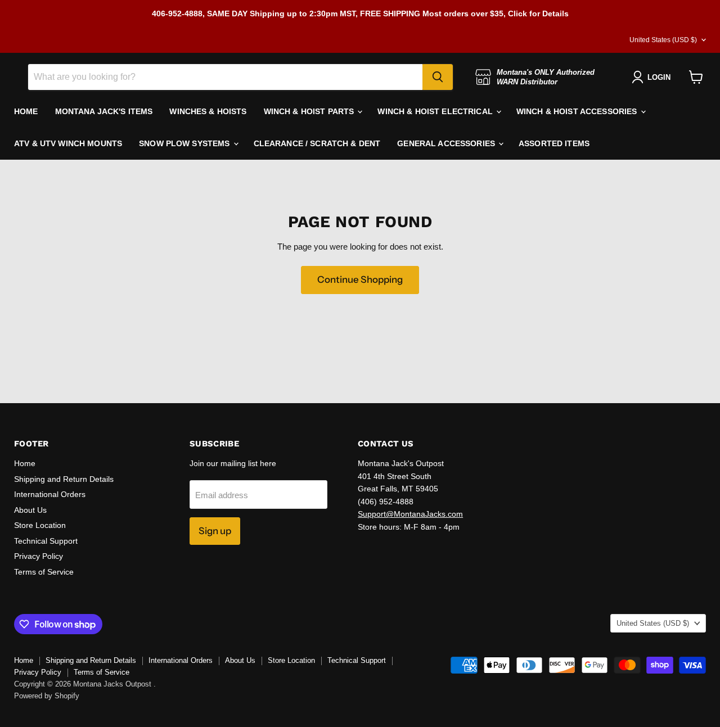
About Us (30, 509)
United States (663, 40)
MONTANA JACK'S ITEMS (104, 111)
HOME (26, 111)
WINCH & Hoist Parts (310, 111)
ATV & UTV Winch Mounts (68, 143)
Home (24, 463)
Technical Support (46, 540)
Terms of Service (44, 571)
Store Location (40, 525)
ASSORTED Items (554, 143)
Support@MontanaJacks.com (410, 513)
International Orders (50, 494)
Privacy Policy (38, 556)
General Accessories (447, 143)
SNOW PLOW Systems (185, 143)
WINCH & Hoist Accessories (578, 111)
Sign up (215, 530)
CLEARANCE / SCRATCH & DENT (317, 143)
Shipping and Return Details (64, 479)
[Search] (437, 77)
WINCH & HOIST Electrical (436, 111)
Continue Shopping (360, 279)
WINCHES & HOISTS (207, 111)
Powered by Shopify (46, 696)
